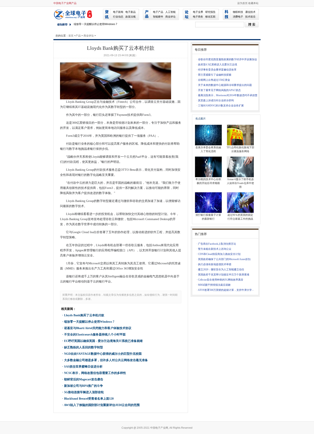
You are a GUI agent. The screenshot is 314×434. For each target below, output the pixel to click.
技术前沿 (250, 16)
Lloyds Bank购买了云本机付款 (84, 315)
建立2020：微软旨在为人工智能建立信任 (221, 269)
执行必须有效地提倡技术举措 (214, 264)
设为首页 (242, 3)
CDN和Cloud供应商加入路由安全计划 (219, 254)
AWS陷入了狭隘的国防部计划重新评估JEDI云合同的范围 (102, 405)
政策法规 (130, 16)
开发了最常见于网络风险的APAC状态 (219, 90)
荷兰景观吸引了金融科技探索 (214, 74)
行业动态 (118, 16)
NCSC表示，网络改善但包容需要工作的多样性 (95, 373)
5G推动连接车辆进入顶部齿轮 (84, 392)
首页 (70, 35)
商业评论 (170, 16)
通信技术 (250, 11)
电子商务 (198, 16)
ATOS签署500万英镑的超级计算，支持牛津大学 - (225, 289)
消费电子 (238, 16)
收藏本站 (253, 3)
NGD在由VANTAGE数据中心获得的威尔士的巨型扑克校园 (103, 353)
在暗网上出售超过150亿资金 (214, 79)
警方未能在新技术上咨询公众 (214, 248)
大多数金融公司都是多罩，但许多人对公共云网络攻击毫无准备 (106, 360)
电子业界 (198, 11)
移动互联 (210, 16)
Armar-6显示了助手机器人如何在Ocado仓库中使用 (240, 183)
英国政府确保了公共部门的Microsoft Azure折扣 (224, 259)
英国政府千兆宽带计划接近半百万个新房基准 (223, 274)
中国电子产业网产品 (64, 3)
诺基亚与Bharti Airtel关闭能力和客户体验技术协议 (97, 328)
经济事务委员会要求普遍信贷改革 (217, 69)
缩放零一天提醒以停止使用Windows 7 (95, 24)
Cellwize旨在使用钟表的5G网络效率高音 (220, 279)
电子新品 (130, 11)
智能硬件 (158, 16)
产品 (78, 35)
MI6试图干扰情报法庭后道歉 (214, 284)
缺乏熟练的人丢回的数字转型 (83, 347)
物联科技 (238, 11)
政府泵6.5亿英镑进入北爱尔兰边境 (217, 64)
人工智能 (170, 11)
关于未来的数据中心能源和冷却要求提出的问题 (225, 85)
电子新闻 (118, 11)
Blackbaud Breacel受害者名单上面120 (89, 398)
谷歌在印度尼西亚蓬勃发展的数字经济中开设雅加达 (227, 59)
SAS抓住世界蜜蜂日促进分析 (83, 366)
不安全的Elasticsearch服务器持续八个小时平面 (95, 334)
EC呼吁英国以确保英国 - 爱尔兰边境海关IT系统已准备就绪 (103, 341)
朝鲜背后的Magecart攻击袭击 (83, 379)
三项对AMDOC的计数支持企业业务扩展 (221, 105)
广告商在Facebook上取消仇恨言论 (217, 243)
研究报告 (210, 11)
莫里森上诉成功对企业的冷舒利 (216, 100)
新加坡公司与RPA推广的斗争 (83, 385)
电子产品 (158, 11)
